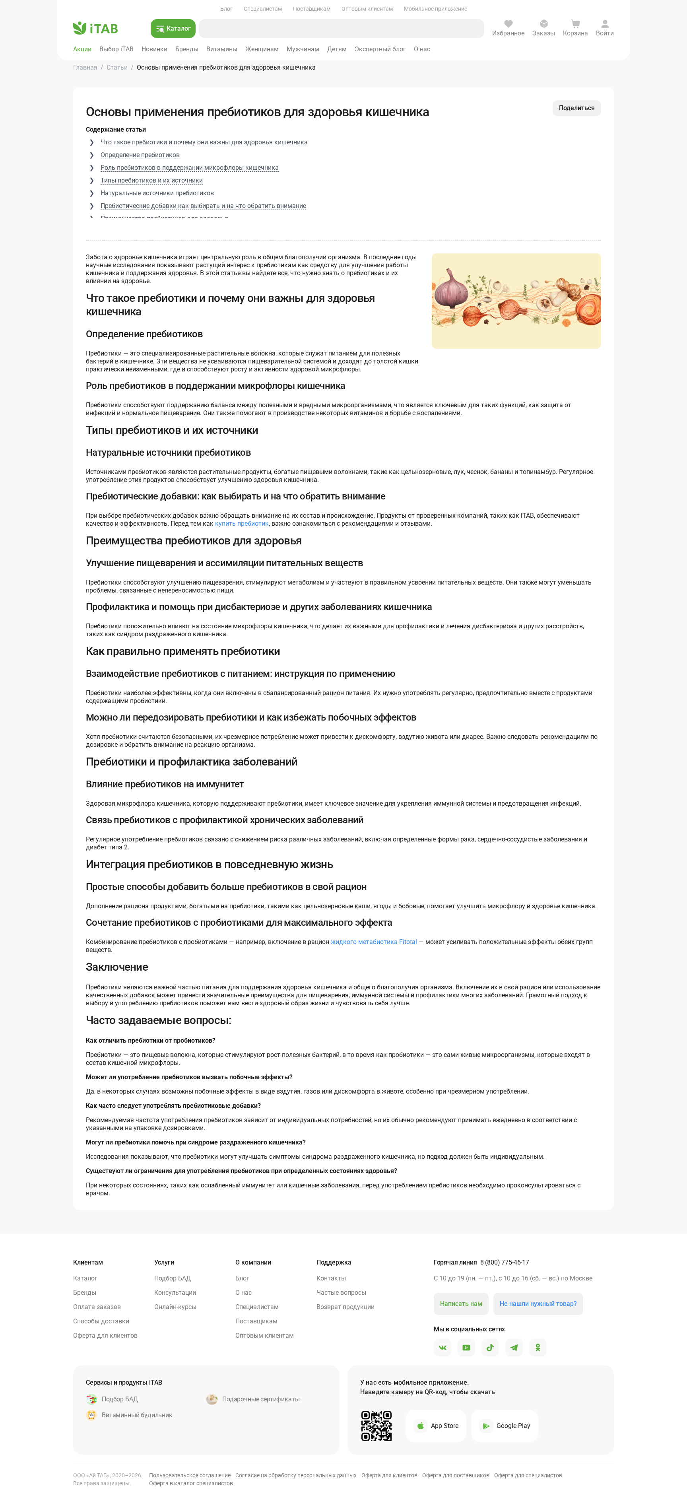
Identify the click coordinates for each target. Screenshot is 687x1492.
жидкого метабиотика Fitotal (374, 942)
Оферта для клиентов (105, 1335)
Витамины (221, 49)
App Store (444, 1426)
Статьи (117, 67)
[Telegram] (514, 1348)
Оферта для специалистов (528, 1475)
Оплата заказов (97, 1307)
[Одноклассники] (538, 1348)
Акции (82, 49)
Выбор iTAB (116, 49)
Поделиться (577, 108)
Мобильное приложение (435, 9)
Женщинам (262, 49)
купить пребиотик (242, 523)
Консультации (175, 1292)
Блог (226, 9)
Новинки (154, 49)
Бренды (186, 49)
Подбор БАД (172, 1278)
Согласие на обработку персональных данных (296, 1475)
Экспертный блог (380, 49)
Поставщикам (311, 9)
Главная (85, 67)
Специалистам (263, 9)
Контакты (331, 1278)
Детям (337, 49)
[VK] (442, 1348)
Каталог (85, 1278)
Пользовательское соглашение (190, 1475)
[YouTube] (466, 1348)
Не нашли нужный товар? (538, 1303)
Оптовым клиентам (367, 9)
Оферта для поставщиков (455, 1475)
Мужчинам (303, 49)
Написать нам (461, 1303)
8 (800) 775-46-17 (504, 1262)
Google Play (513, 1426)
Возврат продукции (345, 1307)
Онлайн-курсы (175, 1307)
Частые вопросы (341, 1292)
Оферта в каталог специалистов (191, 1483)
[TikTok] (490, 1348)
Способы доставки (101, 1321)
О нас (422, 49)
